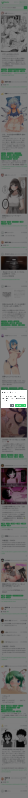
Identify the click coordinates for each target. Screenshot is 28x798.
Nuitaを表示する (20, 405)
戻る (12, 405)
